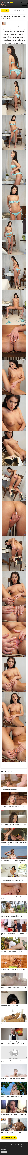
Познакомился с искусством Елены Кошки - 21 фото (13, 952)
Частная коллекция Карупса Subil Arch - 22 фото (14, 824)
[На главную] (7, 4)
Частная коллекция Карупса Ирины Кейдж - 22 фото (13, 897)
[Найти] (25, 10)
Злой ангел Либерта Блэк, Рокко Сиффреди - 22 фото (14, 933)
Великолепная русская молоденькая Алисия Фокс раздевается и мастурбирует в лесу (13, 915)
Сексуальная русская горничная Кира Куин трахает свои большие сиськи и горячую (12, 879)
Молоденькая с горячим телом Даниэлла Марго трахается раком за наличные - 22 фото (14, 788)
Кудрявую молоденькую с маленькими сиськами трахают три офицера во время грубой (14, 843)
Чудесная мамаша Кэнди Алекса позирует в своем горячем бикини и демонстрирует (13, 861)
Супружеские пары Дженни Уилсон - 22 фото (13, 806)
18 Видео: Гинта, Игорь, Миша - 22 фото (11, 1132)
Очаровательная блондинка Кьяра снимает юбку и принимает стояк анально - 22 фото (12, 1042)
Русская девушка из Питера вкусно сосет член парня (13, 1115)
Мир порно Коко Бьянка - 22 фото (10, 1005)
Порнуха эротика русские (8, 1024)
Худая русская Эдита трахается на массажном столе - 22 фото (13, 988)
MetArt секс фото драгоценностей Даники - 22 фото (13, 1060)
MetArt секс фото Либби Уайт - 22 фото (11, 1096)
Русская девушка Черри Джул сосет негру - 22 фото (13, 970)
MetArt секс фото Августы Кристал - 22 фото (13, 1078)
